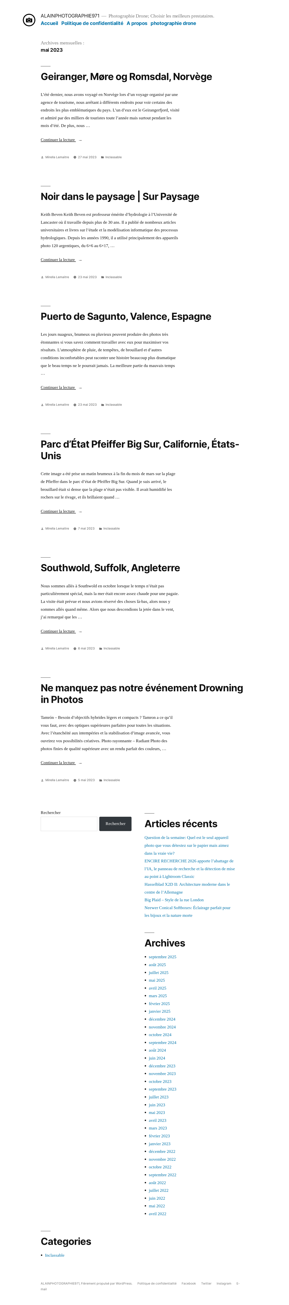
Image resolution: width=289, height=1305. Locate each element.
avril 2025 (157, 988)
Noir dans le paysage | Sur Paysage (120, 196)
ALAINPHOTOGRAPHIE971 (70, 16)
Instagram (224, 1283)
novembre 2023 (162, 1073)
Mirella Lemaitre (57, 157)
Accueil (49, 23)
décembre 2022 (162, 1151)
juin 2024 (157, 1058)
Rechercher (51, 812)
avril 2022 (157, 1214)
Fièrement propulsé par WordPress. (107, 1283)
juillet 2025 (158, 972)
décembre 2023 (162, 1066)
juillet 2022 (158, 1190)
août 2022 (157, 1182)
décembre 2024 (162, 1019)
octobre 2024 (160, 1034)
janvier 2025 (159, 1011)
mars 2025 (158, 996)
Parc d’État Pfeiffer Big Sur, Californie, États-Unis (140, 450)
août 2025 (157, 964)
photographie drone (173, 23)
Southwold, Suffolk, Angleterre (110, 568)
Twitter (206, 1283)
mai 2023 (157, 1112)
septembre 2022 (162, 1175)
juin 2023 (157, 1105)
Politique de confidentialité (92, 23)
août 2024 (157, 1050)
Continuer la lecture (61, 140)
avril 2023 (157, 1120)
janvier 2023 (159, 1144)
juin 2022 (157, 1198)
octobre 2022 (160, 1167)
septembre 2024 (162, 1042)
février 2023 (159, 1136)
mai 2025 (157, 980)
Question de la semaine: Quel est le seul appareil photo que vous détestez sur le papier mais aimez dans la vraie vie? (186, 845)
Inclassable (113, 157)
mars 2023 (158, 1128)
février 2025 (159, 1003)
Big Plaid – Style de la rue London (174, 900)
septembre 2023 (162, 1089)
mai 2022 (157, 1206)
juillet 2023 (158, 1097)
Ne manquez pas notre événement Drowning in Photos (142, 693)
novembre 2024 (162, 1027)
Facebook (189, 1283)
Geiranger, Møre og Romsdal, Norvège (126, 76)
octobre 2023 (160, 1081)
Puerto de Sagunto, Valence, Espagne (126, 316)
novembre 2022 (162, 1159)
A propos (137, 23)
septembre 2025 (162, 957)
